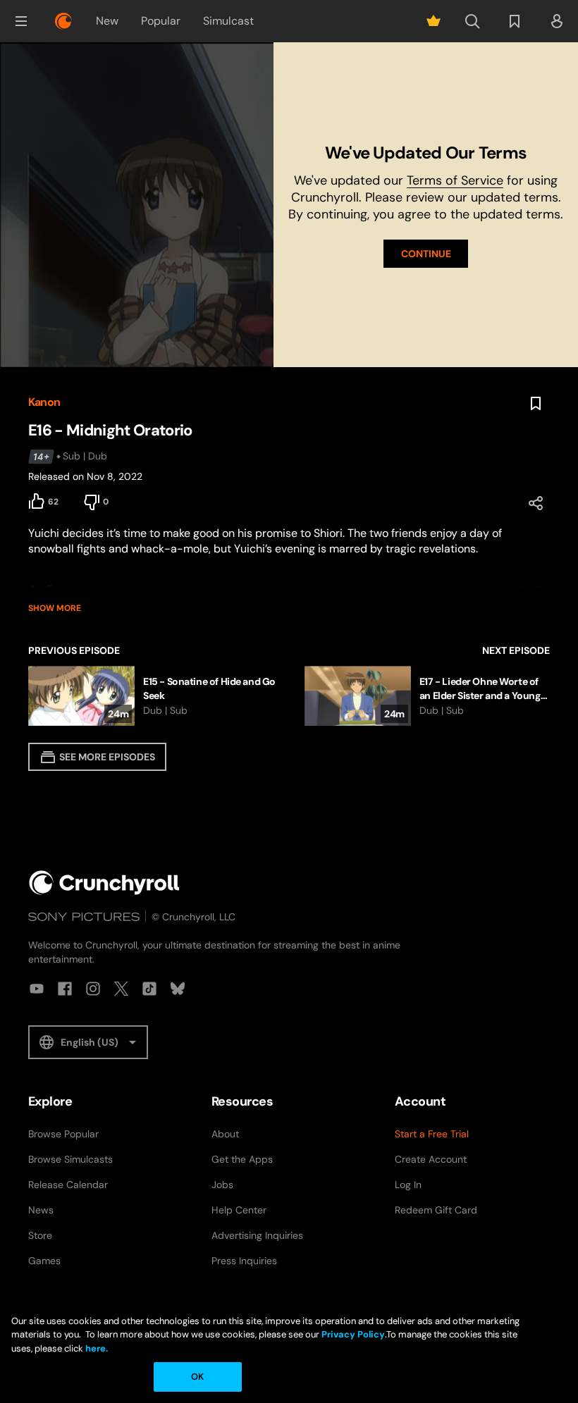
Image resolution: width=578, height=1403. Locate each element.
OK (197, 1377)
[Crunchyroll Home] (104, 883)
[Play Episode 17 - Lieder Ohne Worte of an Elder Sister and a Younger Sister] (427, 696)
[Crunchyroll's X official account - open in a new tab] (121, 988)
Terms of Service (455, 180)
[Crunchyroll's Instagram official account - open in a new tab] (93, 988)
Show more (54, 608)
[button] (21, 21)
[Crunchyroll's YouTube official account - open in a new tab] (36, 988)
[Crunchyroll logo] (63, 21)
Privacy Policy (353, 1334)
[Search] (472, 21)
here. (95, 1348)
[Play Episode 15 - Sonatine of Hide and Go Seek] (152, 696)
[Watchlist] (514, 21)
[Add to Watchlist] (536, 404)
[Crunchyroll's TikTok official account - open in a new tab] (149, 988)
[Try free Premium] (433, 21)
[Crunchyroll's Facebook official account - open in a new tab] (64, 988)
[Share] (536, 503)
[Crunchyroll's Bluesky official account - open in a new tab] (177, 988)
